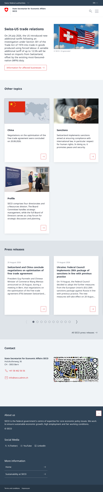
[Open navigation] (96, 11)
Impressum (26, 488)
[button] (33, 322)
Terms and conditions (12, 488)
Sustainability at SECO (16, 474)
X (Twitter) (13, 445)
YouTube (27, 445)
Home (8, 467)
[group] (27, 285)
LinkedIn (41, 445)
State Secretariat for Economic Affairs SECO (29, 9)
